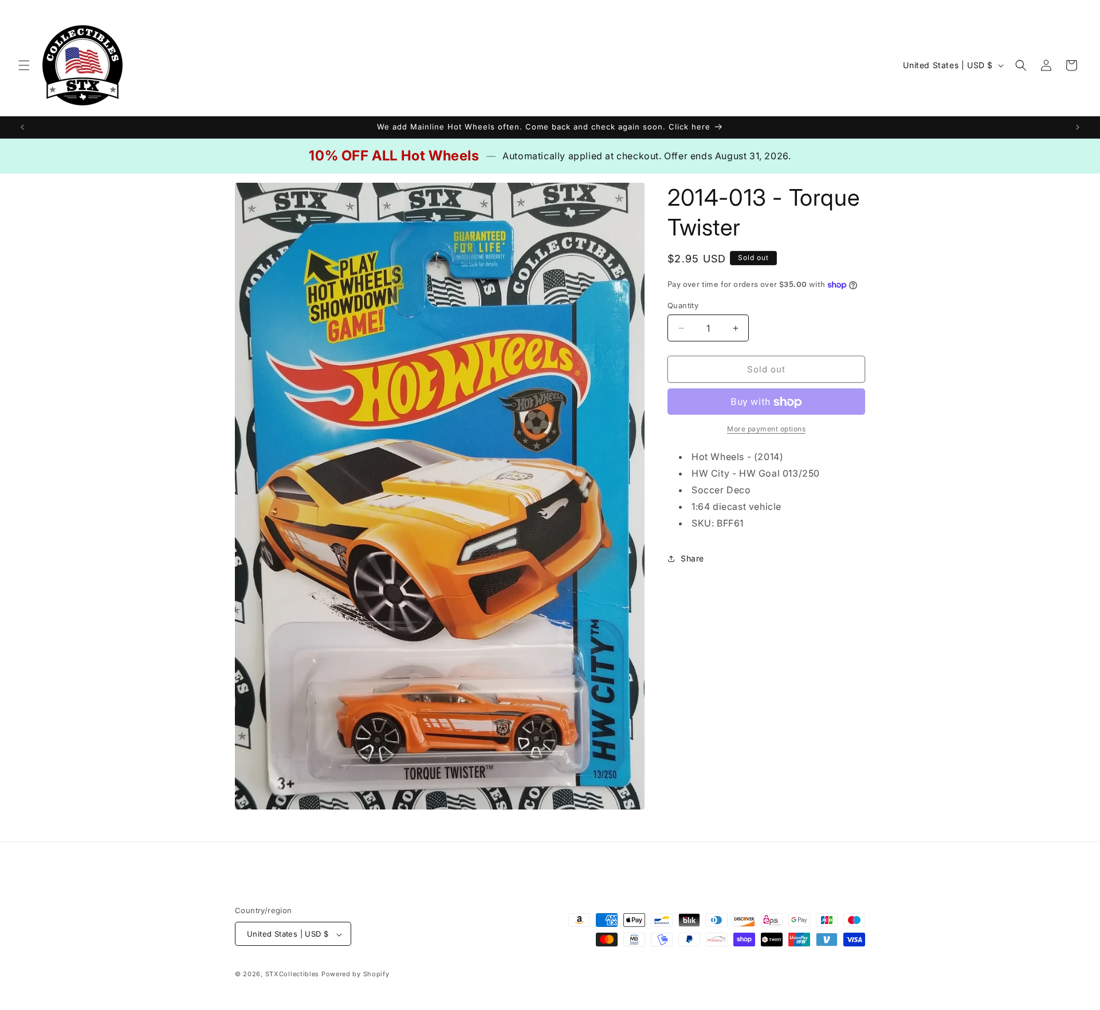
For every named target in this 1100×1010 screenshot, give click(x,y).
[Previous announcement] (22, 127)
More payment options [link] (766, 429)
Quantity (682, 305)
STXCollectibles (292, 974)
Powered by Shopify (355, 974)
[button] (24, 65)
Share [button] (692, 558)
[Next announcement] (1077, 127)
